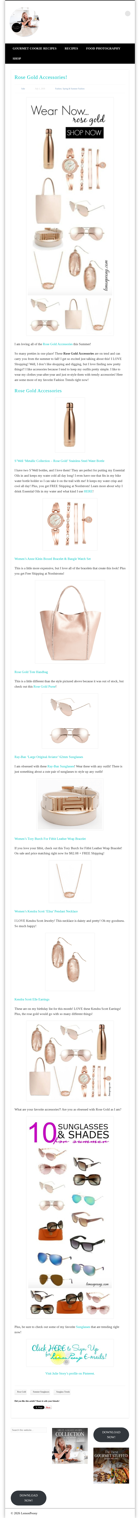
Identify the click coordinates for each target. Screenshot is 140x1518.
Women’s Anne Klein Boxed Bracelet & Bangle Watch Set (53, 559)
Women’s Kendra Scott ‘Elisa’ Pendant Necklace (46, 911)
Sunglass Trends (63, 1392)
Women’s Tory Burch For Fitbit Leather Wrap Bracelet (50, 838)
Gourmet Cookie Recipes (35, 48)
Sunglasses (83, 1327)
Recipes (71, 48)
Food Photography (103, 48)
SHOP (17, 58)
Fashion (58, 88)
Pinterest (113, 13)
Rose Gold (21, 1392)
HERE (88, 491)
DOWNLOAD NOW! (111, 1435)
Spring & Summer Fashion (74, 88)
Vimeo (120, 13)
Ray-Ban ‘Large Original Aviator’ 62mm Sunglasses (49, 757)
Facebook (98, 13)
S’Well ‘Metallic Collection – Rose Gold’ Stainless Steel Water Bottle (59, 461)
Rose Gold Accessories (58, 344)
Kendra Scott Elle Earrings (32, 999)
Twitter (106, 13)
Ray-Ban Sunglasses (60, 766)
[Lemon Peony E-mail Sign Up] (70, 1353)
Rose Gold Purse (44, 686)
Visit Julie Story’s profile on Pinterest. (70, 1373)
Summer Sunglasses (41, 1392)
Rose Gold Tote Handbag (31, 672)
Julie (23, 88)
